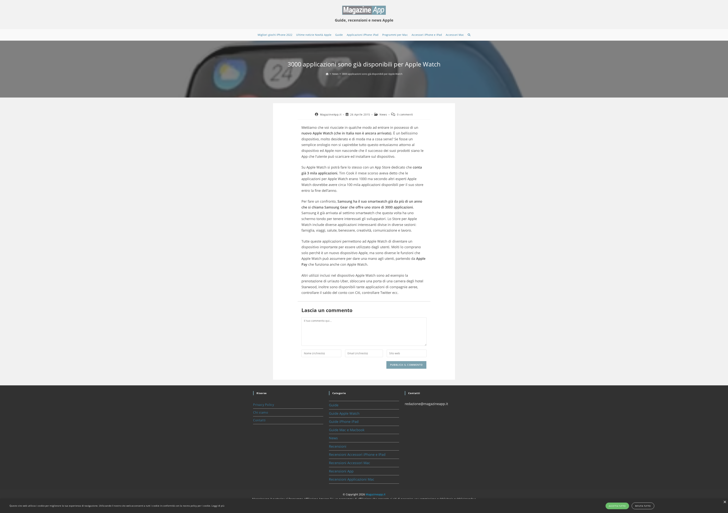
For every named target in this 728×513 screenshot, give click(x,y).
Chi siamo (260, 412)
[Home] (327, 74)
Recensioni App (341, 471)
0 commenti (405, 114)
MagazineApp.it (330, 114)
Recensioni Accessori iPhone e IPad (357, 454)
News (383, 114)
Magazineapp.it (375, 494)
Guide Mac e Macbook (346, 430)
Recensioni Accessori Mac (349, 463)
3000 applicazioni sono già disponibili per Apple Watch (372, 74)
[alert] (364, 506)
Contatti (259, 420)
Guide (333, 405)
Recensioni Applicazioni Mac (351, 479)
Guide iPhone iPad (344, 421)
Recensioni (337, 446)
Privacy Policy (263, 405)
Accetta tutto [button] (617, 505)
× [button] (724, 502)
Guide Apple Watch (344, 413)
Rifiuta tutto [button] (643, 505)
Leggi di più (218, 505)
